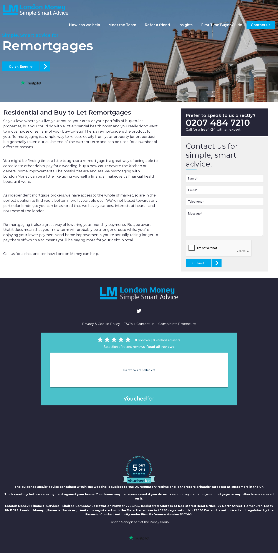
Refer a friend (157, 25)
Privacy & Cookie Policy (101, 324)
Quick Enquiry (21, 66)
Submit (198, 263)
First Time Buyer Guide (221, 25)
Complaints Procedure (177, 324)
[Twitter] (139, 311)
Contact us (260, 25)
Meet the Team (122, 25)
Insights (186, 25)
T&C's (128, 324)
